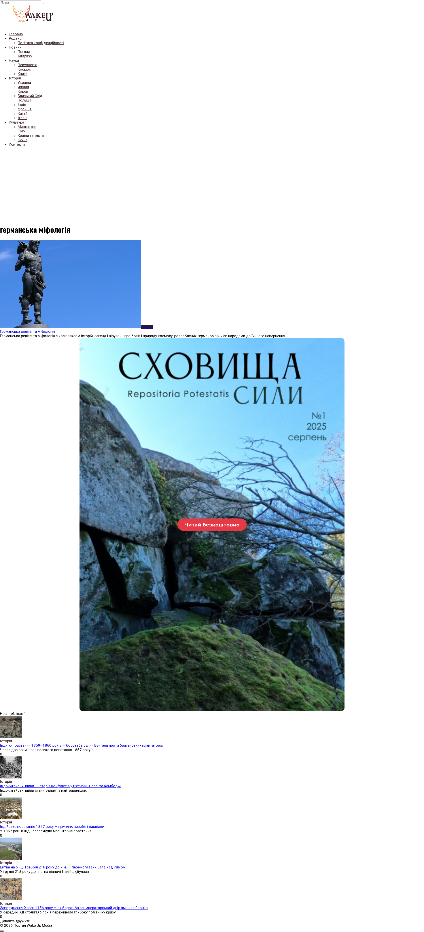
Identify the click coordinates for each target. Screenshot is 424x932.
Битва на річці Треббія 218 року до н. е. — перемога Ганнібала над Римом (62, 867)
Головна (16, 34)
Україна (24, 82)
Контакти (17, 144)
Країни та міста (31, 135)
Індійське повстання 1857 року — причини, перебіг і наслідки (52, 826)
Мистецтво (27, 126)
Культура (16, 122)
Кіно (21, 131)
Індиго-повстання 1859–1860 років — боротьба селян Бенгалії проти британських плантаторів (81, 745)
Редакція (17, 38)
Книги (22, 73)
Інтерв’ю (25, 56)
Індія (22, 104)
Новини (15, 47)
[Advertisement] (212, 181)
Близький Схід (30, 96)
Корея (23, 91)
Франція (25, 109)
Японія (23, 87)
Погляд (24, 51)
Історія (15, 78)
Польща (24, 100)
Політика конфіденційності (41, 43)
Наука (14, 60)
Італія (22, 118)
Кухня (22, 140)
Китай (23, 113)
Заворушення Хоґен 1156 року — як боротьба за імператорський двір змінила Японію (74, 908)
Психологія (27, 65)
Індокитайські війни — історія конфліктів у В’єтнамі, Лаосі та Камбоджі (60, 786)
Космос (24, 69)
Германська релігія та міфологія (27, 331)
